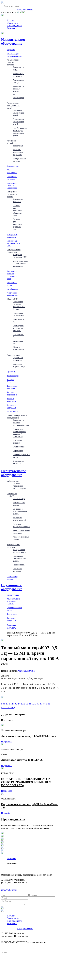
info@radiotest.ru (25, 9)
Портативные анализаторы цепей (18, 121)
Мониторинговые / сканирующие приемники (20, 263)
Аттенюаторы (12, 166)
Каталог (11, 20)
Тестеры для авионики (12, 387)
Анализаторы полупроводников (14, 54)
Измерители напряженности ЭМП (13, 243)
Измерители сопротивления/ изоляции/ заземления (19, 433)
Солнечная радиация (17, 569)
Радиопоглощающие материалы (21, 531)
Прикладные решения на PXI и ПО (18, 328)
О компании (13, 23)
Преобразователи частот (14, 608)
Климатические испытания (13, 545)
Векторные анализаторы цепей (18, 112)
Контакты (12, 28)
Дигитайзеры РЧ (18, 320)
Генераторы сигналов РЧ (18, 314)
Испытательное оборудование (13, 473)
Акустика (11, 49)
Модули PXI (12, 299)
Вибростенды (12, 481)
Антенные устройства (11, 142)
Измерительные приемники (13, 250)
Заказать (5, 675)
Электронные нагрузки (18, 462)
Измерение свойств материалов (12, 185)
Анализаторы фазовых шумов (18, 88)
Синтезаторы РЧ (18, 335)
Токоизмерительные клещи (21, 455)
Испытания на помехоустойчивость (21, 525)
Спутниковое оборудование (11, 587)
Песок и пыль (19, 565)
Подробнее (6, 741)
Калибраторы (12, 289)
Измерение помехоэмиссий (19, 519)
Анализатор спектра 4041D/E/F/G (22, 759)
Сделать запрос (8, 12)
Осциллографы (13, 355)
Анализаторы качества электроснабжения (21, 422)
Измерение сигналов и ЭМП (20, 255)
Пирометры (18, 450)
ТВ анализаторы (18, 96)
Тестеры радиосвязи (12, 393)
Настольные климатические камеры (19, 558)
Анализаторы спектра (18, 81)
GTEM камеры (19, 498)
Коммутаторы (13, 595)
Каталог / (11, 628)
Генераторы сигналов (12, 177)
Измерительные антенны (19, 159)
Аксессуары (18, 146)
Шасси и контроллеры (18, 348)
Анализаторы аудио (18, 68)
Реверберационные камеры (21, 538)
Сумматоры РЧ (18, 342)
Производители (14, 25)
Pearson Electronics (26, 671)
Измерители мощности (12, 235)
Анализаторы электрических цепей (13, 105)
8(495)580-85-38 (9, 9)
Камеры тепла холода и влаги (19, 550)
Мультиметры (18, 447)
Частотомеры (12, 411)
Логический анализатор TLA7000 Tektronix (28, 735)
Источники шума (12, 283)
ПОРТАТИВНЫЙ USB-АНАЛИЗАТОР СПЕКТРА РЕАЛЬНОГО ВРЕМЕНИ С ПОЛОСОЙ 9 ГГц (26, 782)
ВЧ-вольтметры (12, 171)
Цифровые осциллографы (19, 365)
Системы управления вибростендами (19, 485)
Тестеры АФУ (10, 380)
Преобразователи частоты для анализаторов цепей (20, 132)
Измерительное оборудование (13, 41)
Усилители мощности (11, 406)
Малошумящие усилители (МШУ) (13, 601)
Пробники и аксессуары (18, 358)
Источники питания (17, 441)
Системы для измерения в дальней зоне (17, 224)
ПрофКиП (11, 372)
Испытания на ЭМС (12, 494)
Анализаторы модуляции (18, 74)
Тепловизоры (12, 375)
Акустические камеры (19, 503)
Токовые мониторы (11, 399)
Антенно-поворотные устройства (18, 152)
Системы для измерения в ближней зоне (17, 210)
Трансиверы (12, 614)
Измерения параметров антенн (12, 194)
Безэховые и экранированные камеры (20, 511)
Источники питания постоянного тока (12, 275)
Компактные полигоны (18, 200)
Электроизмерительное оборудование (17, 416)
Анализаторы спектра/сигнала (12, 62)
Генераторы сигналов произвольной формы (19, 305)
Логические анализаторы (12, 294)
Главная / (11, 625)
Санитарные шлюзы (12, 577)
